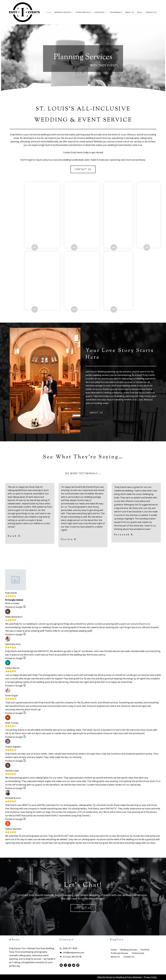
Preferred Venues (119, 953)
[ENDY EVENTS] (24, 12)
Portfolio (145, 949)
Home (48, 12)
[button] (71, 12)
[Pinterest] (69, 965)
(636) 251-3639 (70, 948)
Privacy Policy (150, 977)
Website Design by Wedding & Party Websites (119, 977)
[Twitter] (73, 965)
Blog (140, 12)
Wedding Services (128, 949)
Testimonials (116, 12)
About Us (129, 12)
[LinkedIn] (77, 965)
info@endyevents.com (73, 952)
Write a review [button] (12, 603)
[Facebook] (61, 965)
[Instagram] (65, 965)
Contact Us (151, 12)
